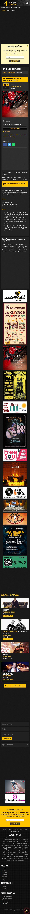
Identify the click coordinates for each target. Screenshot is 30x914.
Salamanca (9, 856)
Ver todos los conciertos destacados (15, 686)
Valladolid (9, 860)
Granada (24, 847)
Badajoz (25, 839)
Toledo (20, 858)
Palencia (18, 854)
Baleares (4, 841)
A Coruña (5, 838)
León (17, 851)
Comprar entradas (15, 128)
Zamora (15, 860)
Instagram (5, 890)
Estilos (4, 729)
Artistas (4, 876)
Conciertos (3, 10)
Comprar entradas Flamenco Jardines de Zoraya (14, 184)
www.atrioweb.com (15, 910)
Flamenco (5, 872)
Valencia (25, 858)
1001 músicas (7, 738)
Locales (4, 874)
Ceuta (2, 845)
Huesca (16, 849)
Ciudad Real (8, 845)
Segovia (15, 856)
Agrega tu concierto (7, 744)
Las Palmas (11, 851)
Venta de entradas (7, 898)
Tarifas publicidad (7, 900)
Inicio (4, 868)
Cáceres (3, 843)
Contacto (4, 903)
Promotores (5, 878)
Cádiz (7, 843)
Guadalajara (5, 849)
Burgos (26, 841)
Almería (10, 839)
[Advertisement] (15, 27)
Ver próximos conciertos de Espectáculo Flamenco (12, 79)
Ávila (20, 839)
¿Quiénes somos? (7, 896)
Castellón (26, 843)
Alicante (4, 839)
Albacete (24, 838)
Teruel (15, 858)
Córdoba (15, 845)
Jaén (21, 849)
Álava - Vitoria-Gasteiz (15, 838)
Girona (19, 847)
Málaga (10, 853)
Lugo (25, 851)
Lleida (21, 851)
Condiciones (7, 131)
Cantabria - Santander (16, 843)
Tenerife (10, 858)
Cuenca (21, 845)
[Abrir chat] (27, 910)
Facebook (5, 886)
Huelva (11, 849)
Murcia (19, 853)
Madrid (5, 853)
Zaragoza (21, 860)
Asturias (15, 839)
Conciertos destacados (10, 595)
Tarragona (4, 858)
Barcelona (10, 841)
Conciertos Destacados (5, 7)
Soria (25, 856)
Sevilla (21, 856)
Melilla (14, 853)
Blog (3, 880)
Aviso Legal (5, 902)
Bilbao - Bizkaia (18, 841)
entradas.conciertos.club (16, 7)
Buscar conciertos (7, 724)
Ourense (13, 854)
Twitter (4, 888)
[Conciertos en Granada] (10, 3)
